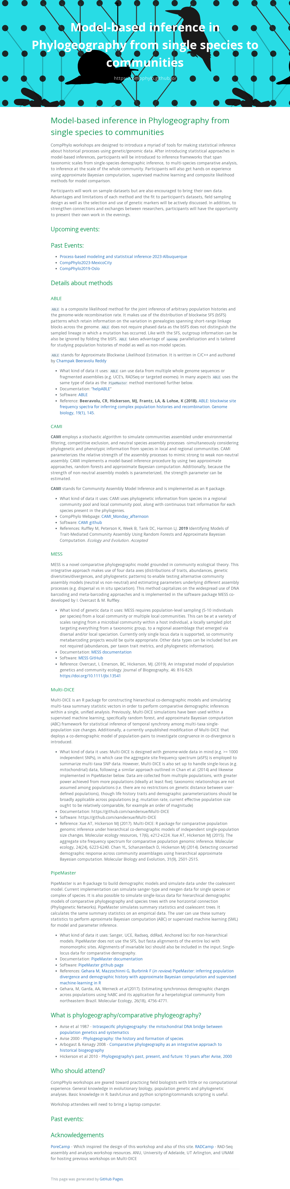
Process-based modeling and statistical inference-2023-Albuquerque (123, 256)
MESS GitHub (90, 658)
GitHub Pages (111, 1179)
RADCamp (204, 1146)
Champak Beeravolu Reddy (81, 360)
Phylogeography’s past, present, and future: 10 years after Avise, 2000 (167, 1056)
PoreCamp (60, 1146)
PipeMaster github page (100, 965)
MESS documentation (111, 652)
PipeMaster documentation (117, 959)
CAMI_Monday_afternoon (125, 516)
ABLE (83, 394)
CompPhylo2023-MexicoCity (86, 262)
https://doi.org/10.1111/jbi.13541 (90, 675)
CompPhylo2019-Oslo (80, 268)
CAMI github (90, 522)
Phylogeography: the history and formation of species (133, 1038)
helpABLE (101, 388)
